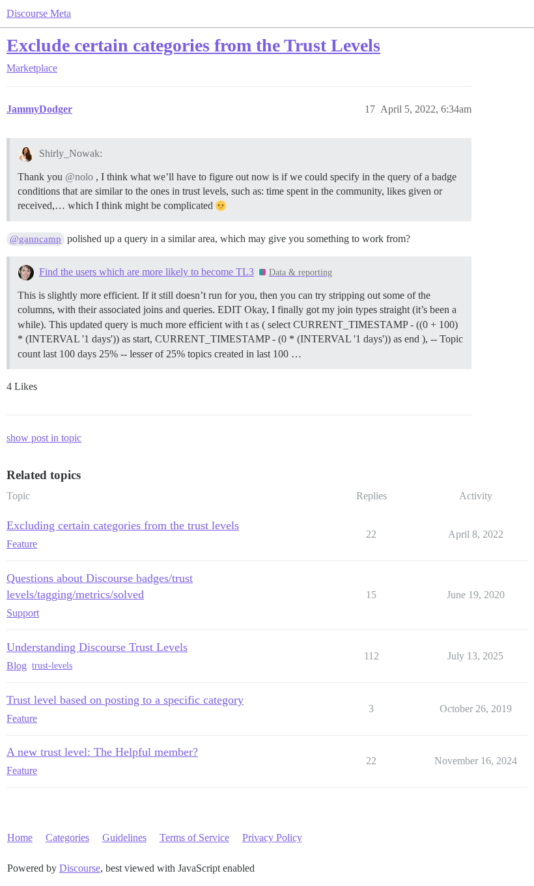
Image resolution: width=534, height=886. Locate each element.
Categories (67, 837)
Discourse (79, 868)
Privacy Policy (272, 837)
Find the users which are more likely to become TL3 (146, 271)
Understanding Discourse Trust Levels (97, 647)
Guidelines (124, 837)
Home (20, 837)
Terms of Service (194, 837)
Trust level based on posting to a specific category (125, 699)
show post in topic (44, 437)
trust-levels (52, 666)
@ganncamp (35, 239)
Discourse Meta (39, 13)
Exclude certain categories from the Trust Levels (193, 45)
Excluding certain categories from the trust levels (123, 525)
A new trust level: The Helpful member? (102, 751)
